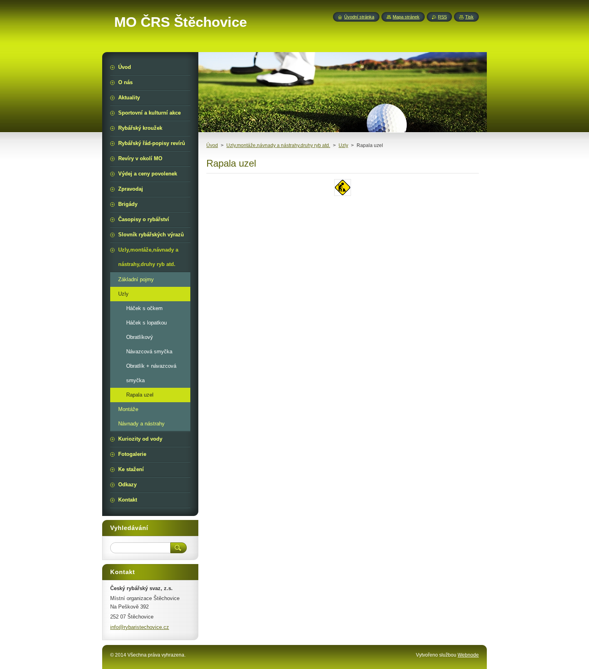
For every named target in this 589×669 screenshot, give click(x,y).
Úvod (212, 145)
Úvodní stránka (359, 16)
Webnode (468, 655)
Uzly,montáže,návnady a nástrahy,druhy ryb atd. (278, 145)
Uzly (343, 145)
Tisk (469, 16)
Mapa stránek (406, 16)
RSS (442, 16)
